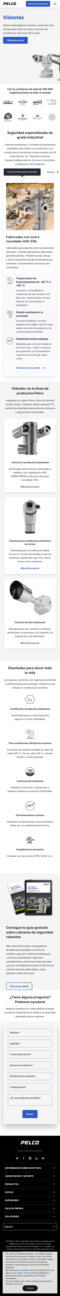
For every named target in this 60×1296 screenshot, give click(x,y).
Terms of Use (23, 1273)
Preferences (18, 1284)
